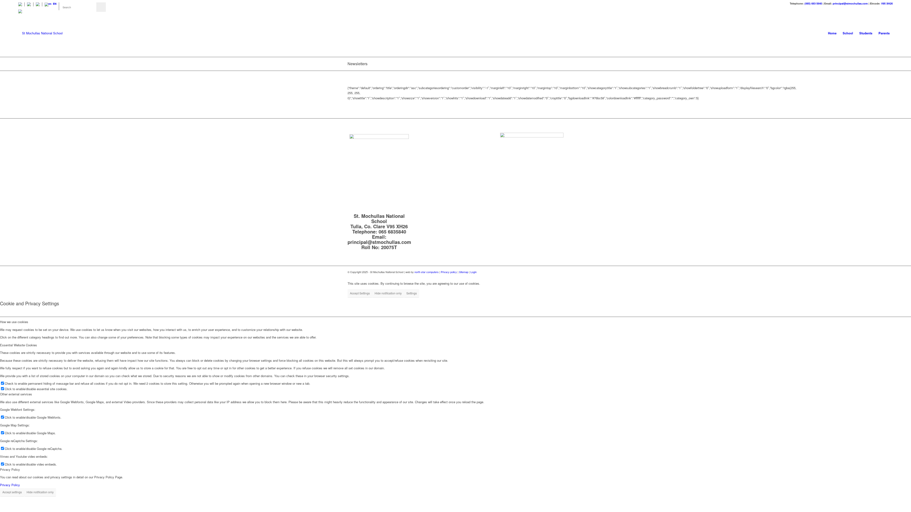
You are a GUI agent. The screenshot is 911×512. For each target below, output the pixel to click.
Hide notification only (388, 293)
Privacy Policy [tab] (10, 469)
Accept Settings (360, 293)
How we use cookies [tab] (14, 322)
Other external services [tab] (16, 394)
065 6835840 (392, 231)
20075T (389, 247)
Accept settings (12, 492)
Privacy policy (449, 272)
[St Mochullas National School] (40, 33)
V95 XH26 (887, 3)
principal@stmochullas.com (850, 3)
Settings (411, 293)
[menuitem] (21, 4)
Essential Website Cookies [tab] (18, 345)
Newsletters (357, 63)
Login (473, 272)
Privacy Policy (10, 485)
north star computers (426, 272)
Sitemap (464, 272)
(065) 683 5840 (813, 3)
